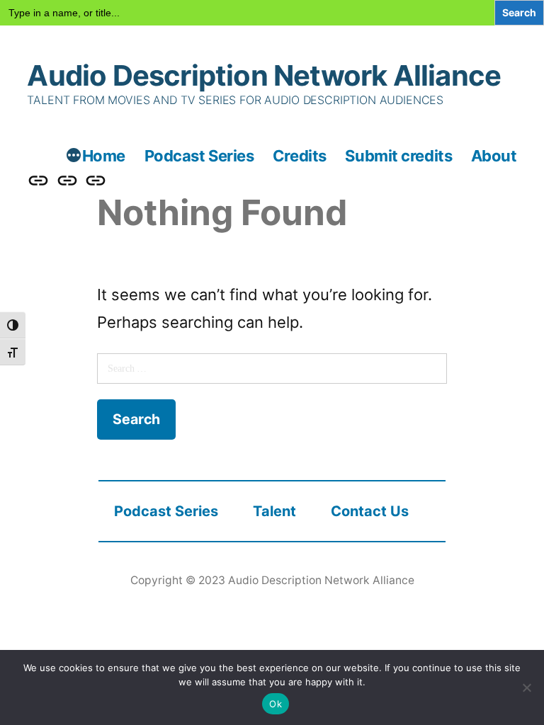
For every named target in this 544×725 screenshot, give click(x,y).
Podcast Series (199, 156)
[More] (73, 157)
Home (103, 156)
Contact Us (370, 511)
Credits (300, 156)
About (494, 156)
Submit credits (398, 156)
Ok (275, 703)
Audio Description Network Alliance (264, 75)
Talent (274, 511)
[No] (526, 687)
